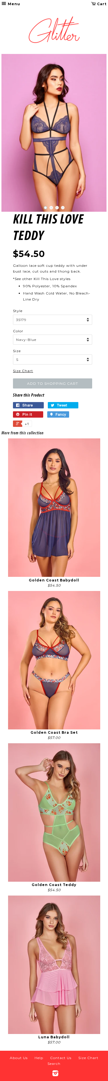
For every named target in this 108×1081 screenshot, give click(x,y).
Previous (13, 133)
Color (18, 331)
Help (39, 1058)
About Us (19, 1058)
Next (94, 133)
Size (17, 351)
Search (54, 1063)
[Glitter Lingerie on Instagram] (55, 1074)
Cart (101, 4)
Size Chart (23, 371)
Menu (13, 4)
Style (17, 311)
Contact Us (60, 1058)
